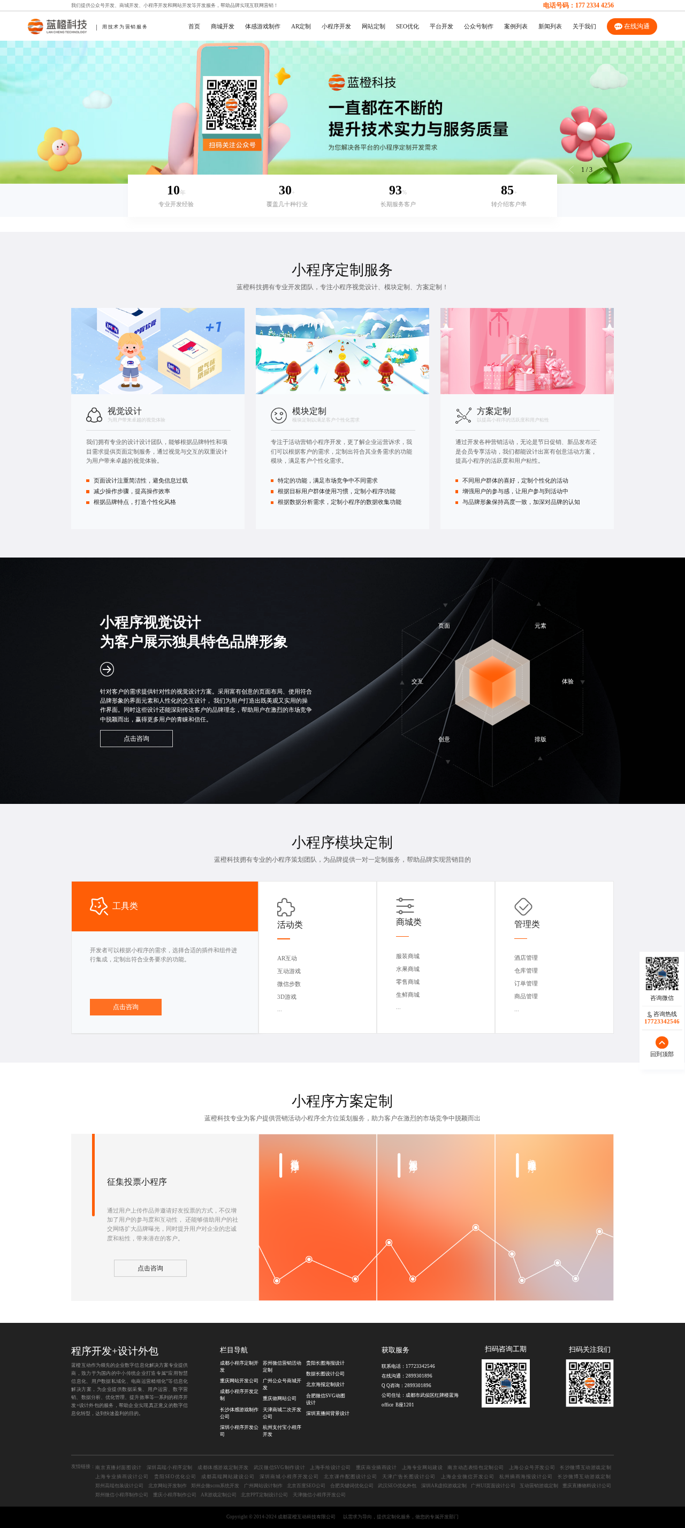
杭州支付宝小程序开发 (282, 1431)
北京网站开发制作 (167, 1485)
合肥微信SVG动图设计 (325, 1399)
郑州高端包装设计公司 (119, 1485)
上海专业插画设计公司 (122, 1476)
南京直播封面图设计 (118, 1467)
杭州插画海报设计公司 (526, 1476)
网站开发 (182, 5)
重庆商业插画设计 (376, 1467)
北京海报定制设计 (325, 1384)
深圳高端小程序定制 (170, 1467)
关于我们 (584, 26)
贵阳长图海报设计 (325, 1363)
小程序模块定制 (342, 842)
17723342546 (420, 1366)
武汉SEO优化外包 (397, 1485)
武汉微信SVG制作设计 (279, 1467)
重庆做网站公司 (279, 1398)
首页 (194, 26)
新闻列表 (550, 26)
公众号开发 (102, 5)
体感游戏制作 (262, 26)
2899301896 (419, 1376)
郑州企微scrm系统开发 (215, 1485)
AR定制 (301, 26)
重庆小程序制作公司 (174, 1494)
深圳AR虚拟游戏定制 (444, 1485)
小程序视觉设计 (355, 287)
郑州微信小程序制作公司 (121, 1494)
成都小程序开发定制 (239, 1395)
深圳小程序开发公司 (239, 1431)
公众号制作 (478, 26)
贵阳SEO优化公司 (175, 1476)
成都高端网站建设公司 (228, 1476)
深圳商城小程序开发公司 (289, 1476)
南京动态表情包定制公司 (475, 1467)
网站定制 (373, 26)
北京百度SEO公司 (306, 1485)
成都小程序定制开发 (239, 1366)
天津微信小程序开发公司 (319, 1494)
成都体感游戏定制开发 (223, 1467)
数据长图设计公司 (325, 1373)
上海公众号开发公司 (532, 1467)
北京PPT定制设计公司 (264, 1494)
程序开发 (91, 1351)
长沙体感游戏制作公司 (239, 1413)
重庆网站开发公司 (239, 1380)
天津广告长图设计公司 (409, 1476)
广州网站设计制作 (263, 1485)
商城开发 (129, 5)
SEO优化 (407, 26)
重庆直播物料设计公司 (586, 1485)
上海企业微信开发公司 (467, 1476)
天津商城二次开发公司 (282, 1413)
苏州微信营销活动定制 (282, 1366)
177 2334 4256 (594, 5)
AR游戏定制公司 (219, 1494)
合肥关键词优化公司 (352, 1485)
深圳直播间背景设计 (327, 1413)
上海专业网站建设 (422, 1467)
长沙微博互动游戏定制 (585, 1467)
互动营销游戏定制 (539, 1485)
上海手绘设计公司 (330, 1467)
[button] (602, 169)
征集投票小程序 (137, 1181)
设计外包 (138, 1351)
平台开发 (441, 26)
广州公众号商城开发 (282, 1384)
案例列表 (516, 26)
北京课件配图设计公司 (350, 1476)
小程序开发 (155, 5)
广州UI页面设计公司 (493, 1485)
